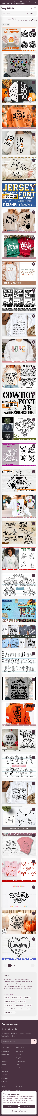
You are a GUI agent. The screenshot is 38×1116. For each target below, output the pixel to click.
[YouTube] (16, 1029)
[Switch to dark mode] (31, 7)
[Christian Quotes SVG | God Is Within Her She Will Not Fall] (19, 273)
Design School (20, 1061)
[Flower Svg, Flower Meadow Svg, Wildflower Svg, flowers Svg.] (19, 584)
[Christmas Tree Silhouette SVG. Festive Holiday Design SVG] (19, 558)
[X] (12, 1029)
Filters (7, 24)
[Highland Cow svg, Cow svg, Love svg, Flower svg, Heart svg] (19, 740)
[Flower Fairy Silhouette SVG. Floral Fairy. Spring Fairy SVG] (19, 454)
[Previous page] (5, 965)
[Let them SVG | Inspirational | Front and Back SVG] (19, 636)
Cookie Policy (16, 1102)
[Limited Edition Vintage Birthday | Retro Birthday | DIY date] (19, 610)
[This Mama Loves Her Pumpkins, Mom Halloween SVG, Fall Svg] (19, 117)
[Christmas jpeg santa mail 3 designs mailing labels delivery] (19, 299)
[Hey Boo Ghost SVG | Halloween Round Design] (19, 91)
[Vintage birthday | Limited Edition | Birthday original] (19, 532)
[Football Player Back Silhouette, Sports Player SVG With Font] (19, 480)
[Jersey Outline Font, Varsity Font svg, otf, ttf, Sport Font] (19, 195)
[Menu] (35, 7)
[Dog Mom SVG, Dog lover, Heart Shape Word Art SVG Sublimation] (19, 428)
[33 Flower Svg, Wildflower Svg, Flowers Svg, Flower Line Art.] (19, 662)
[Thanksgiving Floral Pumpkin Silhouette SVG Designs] (19, 39)
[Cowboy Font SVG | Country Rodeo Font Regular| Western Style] (19, 402)
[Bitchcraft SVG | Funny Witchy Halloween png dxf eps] (19, 896)
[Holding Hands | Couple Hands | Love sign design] (19, 818)
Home (3, 19)
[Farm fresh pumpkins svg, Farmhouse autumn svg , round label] (19, 922)
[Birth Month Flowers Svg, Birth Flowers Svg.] (19, 766)
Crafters (9, 19)
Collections (4, 1075)
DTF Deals (4, 1081)
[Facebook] (6, 1029)
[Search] (27, 13)
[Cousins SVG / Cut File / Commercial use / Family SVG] (19, 948)
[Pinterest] (9, 1029)
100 (28, 965)
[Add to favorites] (33, 30)
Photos (3, 1068)
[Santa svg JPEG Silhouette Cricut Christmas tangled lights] (19, 65)
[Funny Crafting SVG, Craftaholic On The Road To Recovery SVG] (19, 844)
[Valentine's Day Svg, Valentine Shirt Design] (19, 870)
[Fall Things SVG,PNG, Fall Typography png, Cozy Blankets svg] (19, 324)
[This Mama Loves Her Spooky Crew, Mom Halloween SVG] (19, 714)
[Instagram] (2, 1029)
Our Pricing (19, 1051)
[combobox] (14, 13)
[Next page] (32, 965)
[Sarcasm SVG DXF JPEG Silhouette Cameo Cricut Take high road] (19, 688)
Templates (4, 1071)
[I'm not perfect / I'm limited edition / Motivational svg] (19, 169)
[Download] (29, 30)
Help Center (19, 1068)
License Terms (5, 1090)
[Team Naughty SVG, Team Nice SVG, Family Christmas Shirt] (19, 247)
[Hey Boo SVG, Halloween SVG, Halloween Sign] (19, 221)
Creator (18, 1054)
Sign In (18, 1090)
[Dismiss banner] (35, 2)
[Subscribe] (34, 1041)
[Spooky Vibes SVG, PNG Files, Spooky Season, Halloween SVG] (19, 506)
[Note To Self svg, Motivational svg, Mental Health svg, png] (19, 792)
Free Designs (5, 1051)
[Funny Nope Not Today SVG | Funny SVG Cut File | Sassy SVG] (19, 350)
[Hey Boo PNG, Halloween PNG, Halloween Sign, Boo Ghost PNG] (19, 143)
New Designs (5, 1054)
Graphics (4, 1061)
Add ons (3, 1064)
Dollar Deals (4, 1078)
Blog (17, 1064)
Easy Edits (19, 1058)
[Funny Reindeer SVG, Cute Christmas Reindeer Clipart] (19, 376)
